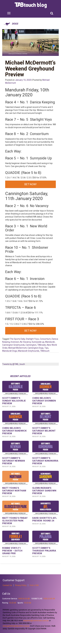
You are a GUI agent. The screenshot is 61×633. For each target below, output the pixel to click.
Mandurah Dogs (9, 351)
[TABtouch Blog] (31, 5)
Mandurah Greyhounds (28, 351)
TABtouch (44, 351)
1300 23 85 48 (49, 598)
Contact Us (7, 585)
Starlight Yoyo (32, 339)
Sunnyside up (38, 342)
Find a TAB (34, 585)
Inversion (15, 342)
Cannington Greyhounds (13, 345)
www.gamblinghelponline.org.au (16, 626)
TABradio (41, 345)
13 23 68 (27, 603)
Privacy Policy (21, 585)
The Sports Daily (17, 339)
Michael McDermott (17, 348)
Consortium (45, 339)
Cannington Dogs (36, 348)
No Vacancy (25, 342)
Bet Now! (30, 184)
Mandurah (50, 342)
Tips (46, 348)
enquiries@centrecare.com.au (36, 620)
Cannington (31, 345)
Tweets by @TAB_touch (13, 364)
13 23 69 (12, 603)
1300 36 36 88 (24, 598)
